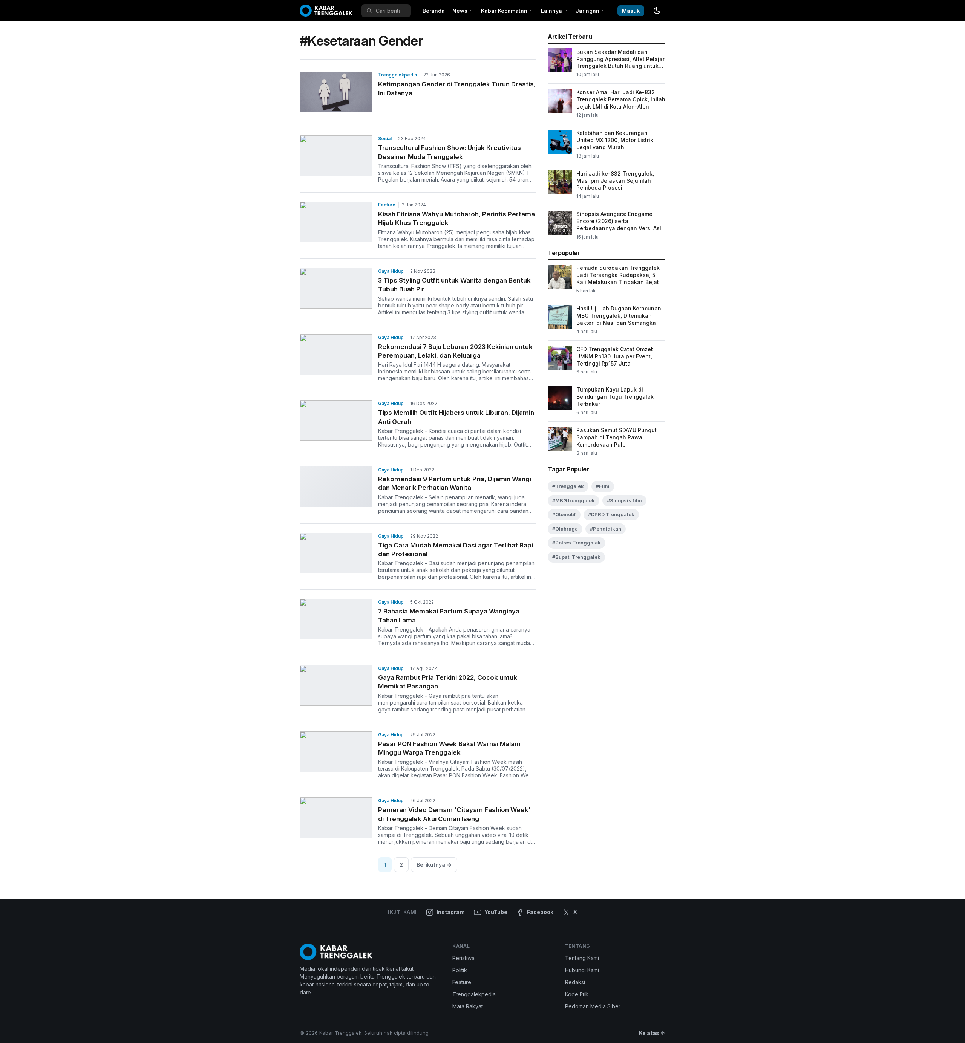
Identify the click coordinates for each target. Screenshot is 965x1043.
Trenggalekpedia (397, 75)
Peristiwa (463, 958)
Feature (386, 205)
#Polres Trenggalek (576, 543)
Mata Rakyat (467, 1006)
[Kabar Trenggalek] (326, 11)
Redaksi (575, 982)
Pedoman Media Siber (592, 1006)
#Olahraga (565, 528)
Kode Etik (576, 994)
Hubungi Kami (582, 970)
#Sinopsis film (624, 500)
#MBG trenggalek (573, 500)
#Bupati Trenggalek (576, 557)
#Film (603, 486)
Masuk (631, 11)
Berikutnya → (434, 864)
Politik (459, 970)
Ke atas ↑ (652, 1033)
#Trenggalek (568, 486)
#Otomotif (564, 514)
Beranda (434, 11)
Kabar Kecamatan (504, 11)
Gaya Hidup (391, 271)
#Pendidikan (605, 528)
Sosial (385, 138)
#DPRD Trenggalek (611, 514)
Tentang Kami (582, 958)
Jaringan (587, 11)
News (459, 11)
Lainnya (551, 11)
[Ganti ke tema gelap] (657, 10)
